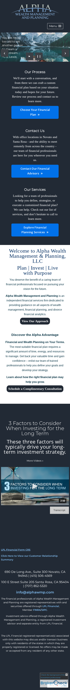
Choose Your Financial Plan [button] (35, 112)
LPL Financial (50, 606)
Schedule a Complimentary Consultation (35, 388)
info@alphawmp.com (35, 592)
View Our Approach (35, 321)
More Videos (35, 460)
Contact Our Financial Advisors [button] (35, 171)
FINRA (37, 609)
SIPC (44, 609)
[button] (55, 26)
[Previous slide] (4, 53)
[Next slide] (65, 53)
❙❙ (39, 56)
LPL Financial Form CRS (15, 549)
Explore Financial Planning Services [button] (33, 230)
